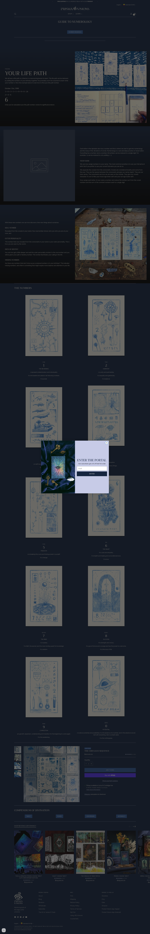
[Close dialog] (106, 442)
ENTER (92, 474)
